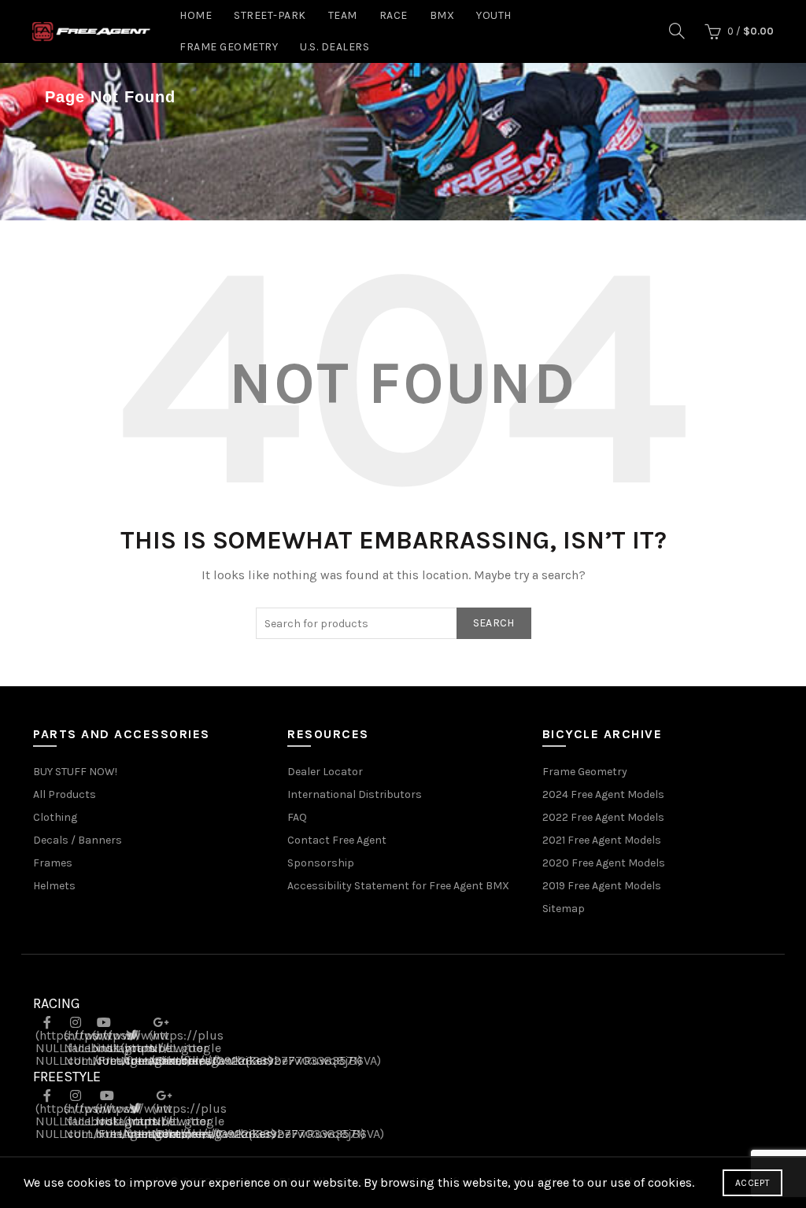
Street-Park (270, 15)
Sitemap (563, 908)
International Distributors (354, 794)
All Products (64, 794)
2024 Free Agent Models (603, 794)
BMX (442, 15)
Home (195, 15)
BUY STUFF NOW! (75, 771)
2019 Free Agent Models (601, 885)
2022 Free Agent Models (603, 817)
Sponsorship (320, 863)
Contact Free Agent (336, 840)
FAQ (297, 817)
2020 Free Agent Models (603, 863)
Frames (52, 863)
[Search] (677, 30)
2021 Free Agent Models (601, 840)
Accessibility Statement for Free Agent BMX (398, 885)
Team (342, 15)
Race (393, 15)
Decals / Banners (77, 840)
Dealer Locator (325, 771)
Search (494, 623)
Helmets (54, 885)
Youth (494, 15)
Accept (752, 1182)
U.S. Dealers (334, 47)
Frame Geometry (228, 47)
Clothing (55, 817)
